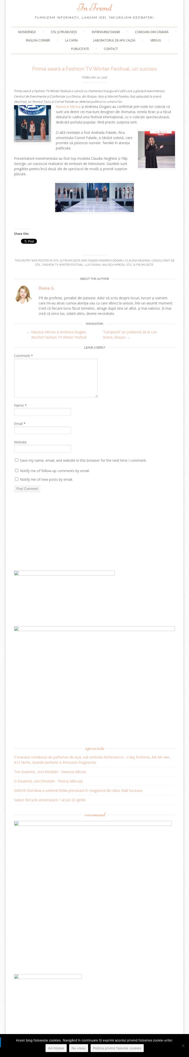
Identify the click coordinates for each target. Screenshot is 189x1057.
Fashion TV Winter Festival (62, 264)
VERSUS (155, 40)
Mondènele (27, 32)
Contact (111, 49)
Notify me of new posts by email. (46, 479)
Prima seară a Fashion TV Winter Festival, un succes (94, 69)
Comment (23, 355)
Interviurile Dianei (106, 32)
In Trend (94, 7)
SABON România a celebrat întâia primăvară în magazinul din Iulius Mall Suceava (78, 790)
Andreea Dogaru (111, 260)
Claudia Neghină (137, 260)
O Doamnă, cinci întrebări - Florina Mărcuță (48, 781)
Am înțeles (56, 1048)
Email (19, 423)
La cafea (71, 40)
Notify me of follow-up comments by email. (55, 470)
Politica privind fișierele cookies (117, 1048)
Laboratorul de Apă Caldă (114, 40)
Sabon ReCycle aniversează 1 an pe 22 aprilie (50, 800)
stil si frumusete (139, 264)
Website (20, 442)
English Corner (38, 40)
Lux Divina (92, 264)
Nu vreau (79, 1048)
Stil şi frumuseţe (64, 32)
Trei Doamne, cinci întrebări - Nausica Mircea (50, 771)
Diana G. (47, 288)
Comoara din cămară (152, 32)
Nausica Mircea (68, 106)
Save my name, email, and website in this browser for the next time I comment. (83, 460)
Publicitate (80, 49)
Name (20, 405)
